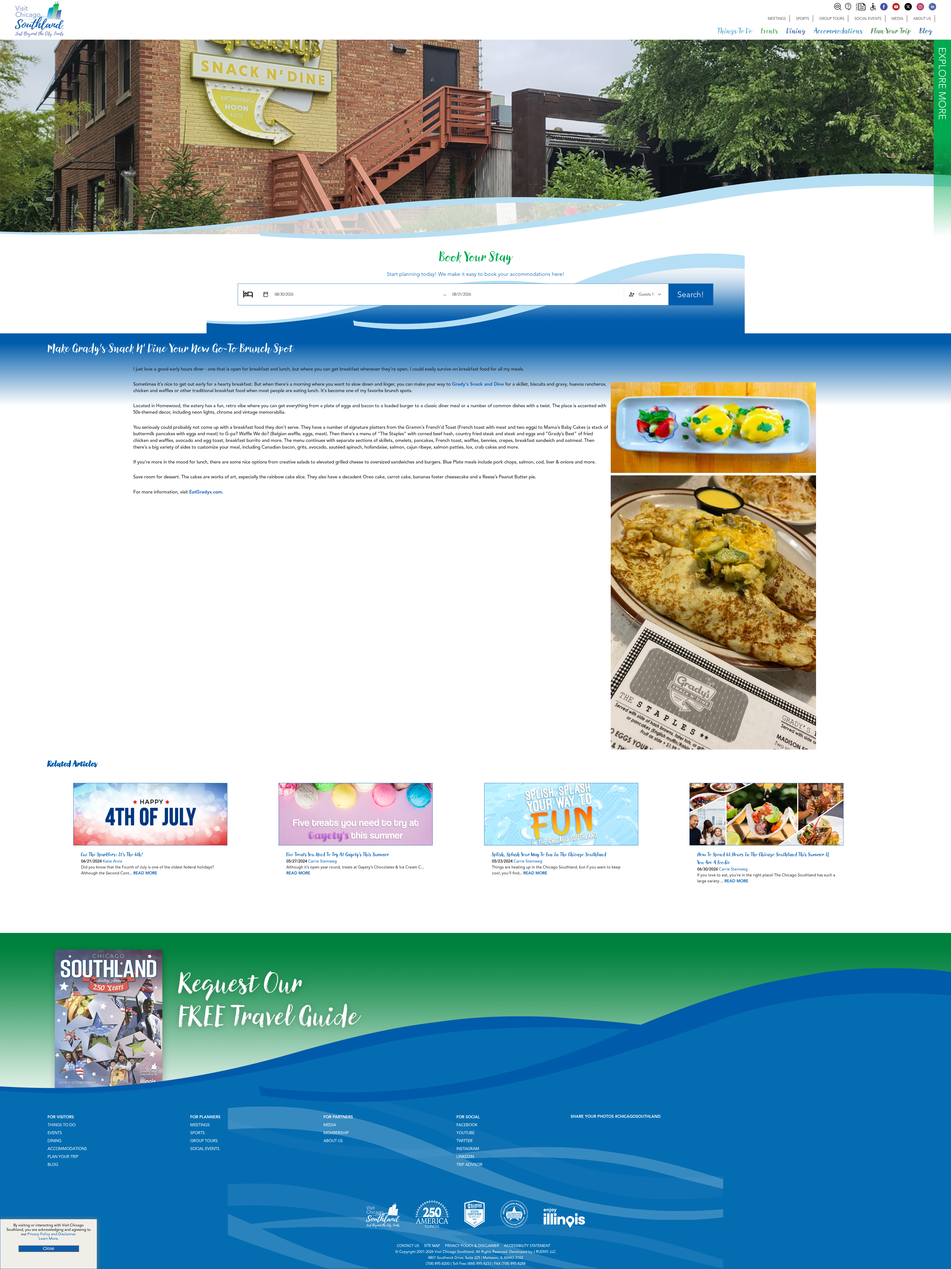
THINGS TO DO (62, 1125)
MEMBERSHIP (336, 1132)
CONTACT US (408, 1245)
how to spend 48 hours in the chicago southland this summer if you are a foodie (763, 858)
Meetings (777, 18)
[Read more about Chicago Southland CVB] (383, 1234)
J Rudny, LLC (544, 1251)
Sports (802, 18)
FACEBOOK (466, 1125)
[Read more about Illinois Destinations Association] (474, 1234)
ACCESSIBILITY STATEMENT (527, 1245)
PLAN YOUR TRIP (63, 1156)
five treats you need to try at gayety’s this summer (337, 854)
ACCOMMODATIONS (67, 1148)
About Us (922, 18)
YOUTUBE (465, 1132)
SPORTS (197, 1132)
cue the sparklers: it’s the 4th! (112, 854)
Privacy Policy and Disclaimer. (51, 1234)
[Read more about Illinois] (564, 1234)
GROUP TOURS (204, 1140)
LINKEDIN (465, 1156)
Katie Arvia (112, 861)
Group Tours (831, 18)
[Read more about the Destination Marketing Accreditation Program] (514, 1234)
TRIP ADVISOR (469, 1164)
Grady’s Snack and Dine (478, 384)
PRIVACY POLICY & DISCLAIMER (472, 1245)
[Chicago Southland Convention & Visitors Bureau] (32, 18)
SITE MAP (432, 1245)
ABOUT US (333, 1140)
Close (48, 1248)
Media (897, 18)
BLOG (53, 1164)
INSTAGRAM (467, 1148)
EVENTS (55, 1132)
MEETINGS (200, 1125)
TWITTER (464, 1140)
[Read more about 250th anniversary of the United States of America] (432, 1234)
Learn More (48, 1238)
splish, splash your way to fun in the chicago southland (549, 854)
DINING (54, 1140)
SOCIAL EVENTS (204, 1148)
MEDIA (329, 1125)
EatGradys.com (205, 492)
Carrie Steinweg (322, 861)
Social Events (867, 18)
